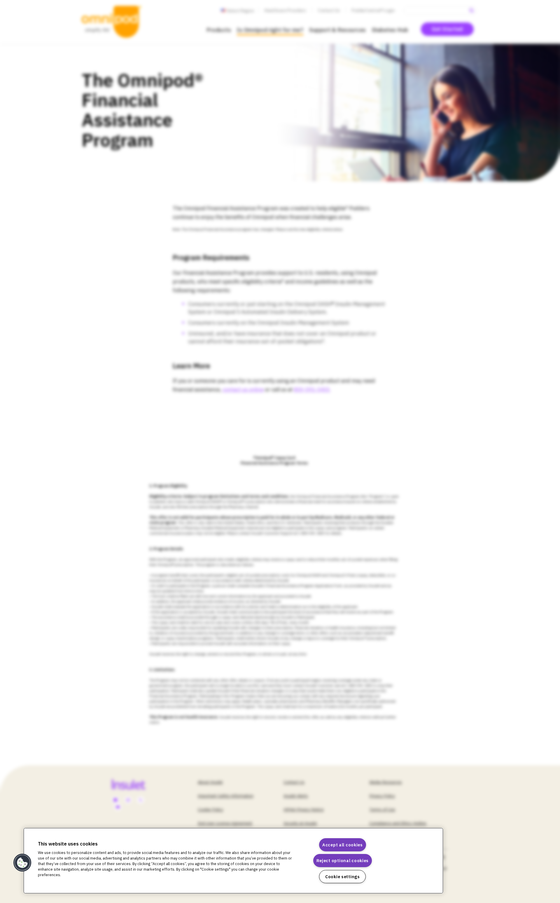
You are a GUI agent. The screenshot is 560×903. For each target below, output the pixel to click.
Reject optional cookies (342, 860)
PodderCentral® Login (373, 10)
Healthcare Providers (285, 10)
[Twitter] (140, 800)
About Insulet (210, 782)
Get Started (447, 29)
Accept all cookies (342, 845)
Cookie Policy (210, 809)
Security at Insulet (300, 823)
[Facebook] (115, 800)
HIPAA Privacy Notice (304, 809)
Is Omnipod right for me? (270, 29)
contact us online (243, 389)
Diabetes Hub (390, 29)
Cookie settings (342, 876)
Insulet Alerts (296, 796)
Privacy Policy (382, 796)
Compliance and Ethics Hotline (397, 823)
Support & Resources (337, 29)
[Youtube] (117, 807)
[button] (22, 862)
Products (218, 29)
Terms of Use (382, 809)
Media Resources (385, 782)
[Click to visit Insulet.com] (135, 784)
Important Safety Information (225, 796)
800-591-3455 (312, 389)
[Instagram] (128, 800)
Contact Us (329, 10)
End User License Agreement (225, 823)
